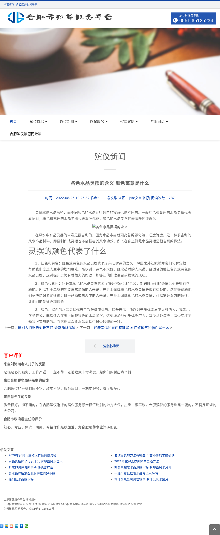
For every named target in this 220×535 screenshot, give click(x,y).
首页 (13, 121)
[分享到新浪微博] (12, 526)
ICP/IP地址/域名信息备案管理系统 (68, 504)
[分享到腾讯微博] (16, 526)
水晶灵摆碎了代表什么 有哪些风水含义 (36, 461)
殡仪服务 (97, 121)
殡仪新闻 (67, 121)
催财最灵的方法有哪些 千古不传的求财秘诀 (144, 455)
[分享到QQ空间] (7, 526)
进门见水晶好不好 (21, 479)
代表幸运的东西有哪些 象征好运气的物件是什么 (131, 328)
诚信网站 (125, 504)
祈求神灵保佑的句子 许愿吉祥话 (31, 467)
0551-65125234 (196, 20)
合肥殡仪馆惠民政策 (26, 134)
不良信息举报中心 (14, 504)
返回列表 (111, 346)
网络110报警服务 (36, 504)
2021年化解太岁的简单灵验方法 (136, 461)
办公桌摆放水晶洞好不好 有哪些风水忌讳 (142, 467)
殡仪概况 (37, 121)
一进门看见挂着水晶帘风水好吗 (136, 473)
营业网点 (158, 121)
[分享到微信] (26, 526)
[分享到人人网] (21, 526)
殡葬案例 (128, 121)
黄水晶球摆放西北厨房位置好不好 (32, 473)
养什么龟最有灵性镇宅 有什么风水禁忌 (141, 479)
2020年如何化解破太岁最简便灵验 (33, 455)
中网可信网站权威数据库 (104, 504)
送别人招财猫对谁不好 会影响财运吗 (47, 328)
